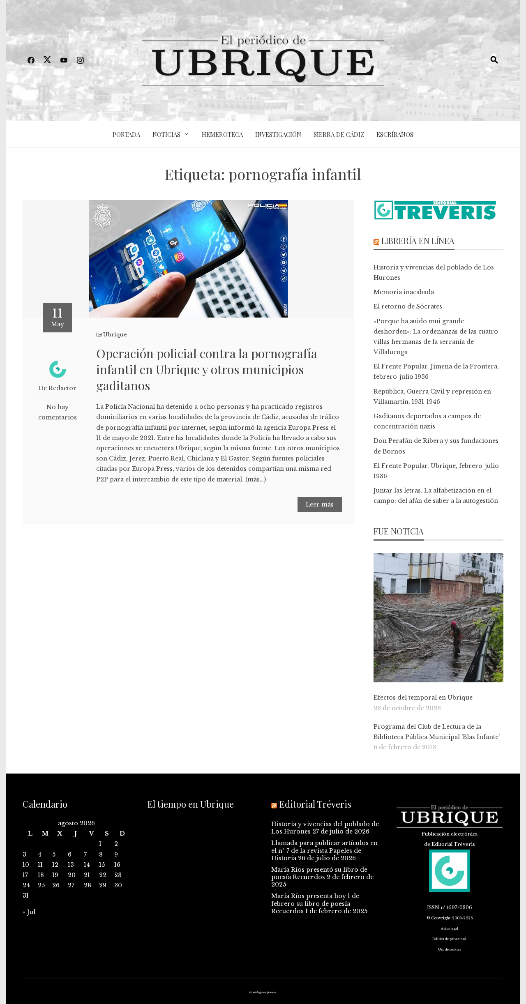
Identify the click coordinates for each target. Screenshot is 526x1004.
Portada (126, 134)
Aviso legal (449, 928)
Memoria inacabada (404, 292)
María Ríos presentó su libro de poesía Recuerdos (319, 873)
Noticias (166, 134)
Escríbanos (394, 134)
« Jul (29, 912)
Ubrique (115, 334)
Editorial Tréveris (315, 804)
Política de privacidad (449, 939)
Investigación (278, 134)
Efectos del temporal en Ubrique (423, 697)
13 (71, 864)
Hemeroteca (222, 134)
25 (41, 885)
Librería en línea (417, 240)
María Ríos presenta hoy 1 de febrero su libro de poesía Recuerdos (315, 903)
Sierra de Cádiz (339, 134)
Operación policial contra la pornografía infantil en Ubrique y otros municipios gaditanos (206, 369)
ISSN (433, 907)
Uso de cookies (449, 949)
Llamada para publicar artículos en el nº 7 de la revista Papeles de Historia (324, 850)
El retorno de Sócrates (408, 306)
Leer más (320, 504)
